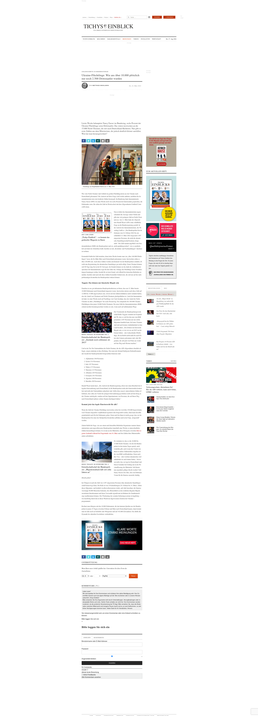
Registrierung (99, 637)
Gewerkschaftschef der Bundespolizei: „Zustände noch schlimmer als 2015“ (96, 340)
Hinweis (129, 608)
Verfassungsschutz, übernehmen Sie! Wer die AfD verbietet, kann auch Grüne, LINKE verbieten (161, 389)
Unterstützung (91, 17)
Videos (136, 39)
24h (148, 294)
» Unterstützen (169, 17)
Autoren (84, 17)
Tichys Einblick (89, 39)
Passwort (85, 649)
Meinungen (127, 39)
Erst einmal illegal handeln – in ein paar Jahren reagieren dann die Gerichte (165, 408)
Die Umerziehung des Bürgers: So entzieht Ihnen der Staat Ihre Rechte (165, 429)
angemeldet (94, 613)
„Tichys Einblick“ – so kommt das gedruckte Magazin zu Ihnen (96, 238)
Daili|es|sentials (113, 39)
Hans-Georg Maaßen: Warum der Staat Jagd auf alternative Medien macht (165, 419)
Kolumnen (101, 39)
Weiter (133, 576)
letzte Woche (156, 294)
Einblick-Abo (117, 17)
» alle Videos (173, 361)
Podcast (106, 17)
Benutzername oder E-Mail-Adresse (94, 641)
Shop (111, 17)
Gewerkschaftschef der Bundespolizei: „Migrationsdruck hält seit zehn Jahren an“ (96, 469)
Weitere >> (150, 354)
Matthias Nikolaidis (101, 85)
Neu (165, 288)
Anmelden (157, 17)
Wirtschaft (156, 39)
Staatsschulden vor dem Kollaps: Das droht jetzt (165, 397)
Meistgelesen (154, 288)
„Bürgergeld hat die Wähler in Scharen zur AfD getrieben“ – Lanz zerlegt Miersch (165, 323)
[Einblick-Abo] (161, 198)
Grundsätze (99, 17)
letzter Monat (167, 294)
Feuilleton (145, 39)
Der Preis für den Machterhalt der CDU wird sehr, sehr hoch (165, 313)
